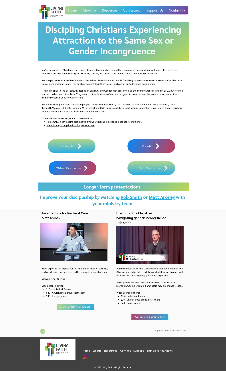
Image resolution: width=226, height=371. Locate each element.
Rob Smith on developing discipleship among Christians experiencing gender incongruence (94, 121)
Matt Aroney (162, 197)
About (97, 350)
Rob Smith (131, 197)
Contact (125, 350)
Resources (110, 350)
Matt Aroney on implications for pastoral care (71, 125)
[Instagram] (85, 357)
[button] (177, 10)
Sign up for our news (160, 350)
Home (86, 350)
